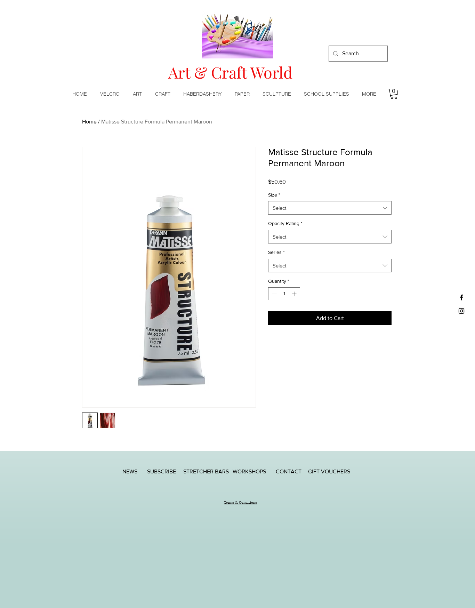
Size (274, 195)
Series (276, 252)
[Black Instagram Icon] (461, 311)
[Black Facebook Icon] (461, 297)
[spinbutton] (284, 294)
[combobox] (330, 208)
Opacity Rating (285, 223)
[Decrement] (273, 294)
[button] (139, 94)
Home (89, 122)
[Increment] (294, 294)
